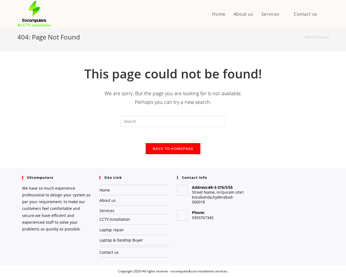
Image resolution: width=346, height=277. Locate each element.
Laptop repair (111, 229)
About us (107, 200)
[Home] (298, 37)
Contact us (109, 252)
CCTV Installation (114, 219)
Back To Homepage (173, 148)
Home (104, 190)
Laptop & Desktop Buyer (121, 240)
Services (106, 210)
